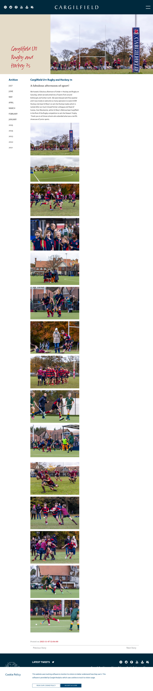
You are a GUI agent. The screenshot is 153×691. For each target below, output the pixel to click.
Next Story (131, 648)
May (11, 97)
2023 (11, 136)
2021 (11, 147)
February (13, 114)
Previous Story (39, 648)
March (12, 108)
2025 (11, 125)
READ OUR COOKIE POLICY (46, 685)
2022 (11, 142)
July (11, 86)
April (11, 102)
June (11, 91)
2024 (11, 130)
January (13, 119)
